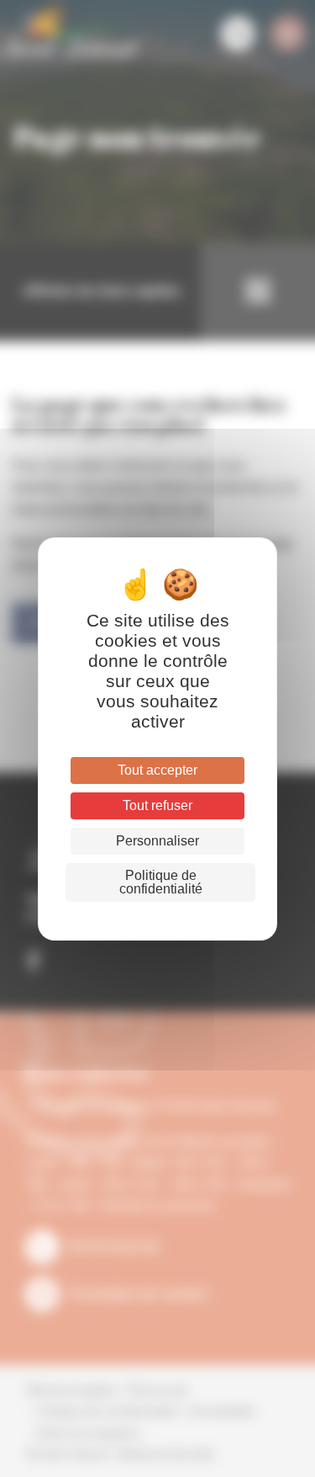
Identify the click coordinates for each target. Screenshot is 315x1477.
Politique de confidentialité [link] (160, 882)
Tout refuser (157, 805)
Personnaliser (157, 841)
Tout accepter (157, 770)
